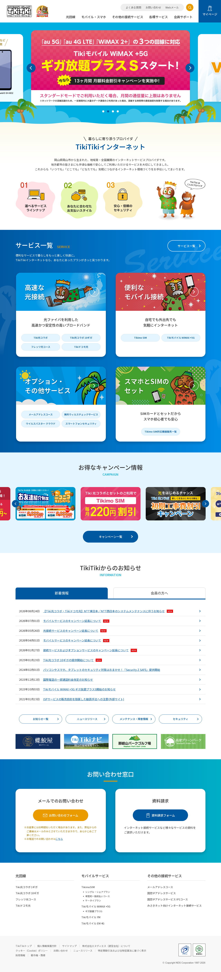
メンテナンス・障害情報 (134, 719)
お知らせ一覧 (40, 719)
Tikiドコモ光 (81, 347)
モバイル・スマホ (93, 17)
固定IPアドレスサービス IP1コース (167, 899)
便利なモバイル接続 (144, 291)
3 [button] (113, 111)
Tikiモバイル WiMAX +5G (181, 337)
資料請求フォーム (163, 815)
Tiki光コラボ (40, 337)
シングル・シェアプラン (97, 891)
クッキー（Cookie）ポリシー (32, 950)
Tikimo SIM (140, 337)
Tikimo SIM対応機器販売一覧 (161, 431)
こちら (59, 839)
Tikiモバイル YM (90, 917)
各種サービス (158, 17)
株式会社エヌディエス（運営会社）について (106, 946)
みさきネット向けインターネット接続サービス (174, 905)
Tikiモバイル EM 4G (92, 923)
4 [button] (118, 111)
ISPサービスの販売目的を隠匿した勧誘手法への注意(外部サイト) (83, 699)
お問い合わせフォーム (63, 815)
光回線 (70, 17)
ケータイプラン (93, 900)
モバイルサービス (95, 875)
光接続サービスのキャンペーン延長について (74, 631)
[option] (110, 68)
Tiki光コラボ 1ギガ (27, 887)
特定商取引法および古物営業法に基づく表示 (122, 950)
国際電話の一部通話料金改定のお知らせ (68, 679)
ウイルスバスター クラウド (40, 423)
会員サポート (183, 17)
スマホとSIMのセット (146, 385)
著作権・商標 (38, 955)
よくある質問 (133, 7)
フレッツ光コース (40, 347)
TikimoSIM (88, 887)
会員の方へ (159, 592)
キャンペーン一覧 (110, 536)
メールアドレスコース (41, 414)
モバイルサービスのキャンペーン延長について (75, 621)
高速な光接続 (34, 291)
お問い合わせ (153, 7)
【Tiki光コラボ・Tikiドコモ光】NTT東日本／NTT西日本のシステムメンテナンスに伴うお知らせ (107, 611)
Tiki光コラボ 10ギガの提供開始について (72, 660)
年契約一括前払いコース (97, 896)
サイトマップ (69, 946)
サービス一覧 (186, 246)
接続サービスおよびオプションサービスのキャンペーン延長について (89, 650)
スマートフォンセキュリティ (81, 423)
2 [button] (108, 111)
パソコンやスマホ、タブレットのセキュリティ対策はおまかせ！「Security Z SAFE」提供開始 (101, 670)
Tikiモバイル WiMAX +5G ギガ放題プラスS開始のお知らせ (79, 689)
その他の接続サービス (127, 17)
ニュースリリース (87, 719)
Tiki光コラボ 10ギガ (81, 337)
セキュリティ (180, 719)
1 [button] (103, 111)
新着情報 (62, 592)
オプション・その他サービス (48, 385)
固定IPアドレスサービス (161, 893)
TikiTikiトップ (24, 946)
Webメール (172, 7)
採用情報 (20, 955)
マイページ (210, 14)
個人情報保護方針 (47, 946)
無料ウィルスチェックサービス (81, 414)
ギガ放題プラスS (93, 911)
